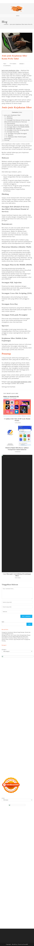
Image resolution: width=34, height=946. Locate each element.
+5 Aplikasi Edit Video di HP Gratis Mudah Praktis (17, 419)
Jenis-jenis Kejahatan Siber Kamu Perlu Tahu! (22, 24)
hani (4, 63)
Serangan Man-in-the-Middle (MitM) (16, 127)
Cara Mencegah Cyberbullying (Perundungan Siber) (17, 574)
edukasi (21, 63)
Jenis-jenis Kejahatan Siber (12, 115)
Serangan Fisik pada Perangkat (15, 133)
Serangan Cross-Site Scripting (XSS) (16, 130)
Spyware (8, 135)
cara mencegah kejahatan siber (20, 382)
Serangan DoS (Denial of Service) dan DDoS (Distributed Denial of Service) (17, 121)
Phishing (8, 118)
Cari (3, 622)
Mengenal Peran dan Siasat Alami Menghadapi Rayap (16, 635)
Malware (8, 117)
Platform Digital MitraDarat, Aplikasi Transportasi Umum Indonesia (17, 448)
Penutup (6, 140)
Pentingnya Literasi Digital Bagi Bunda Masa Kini (15, 636)
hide (20, 112)
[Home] (2, 24)
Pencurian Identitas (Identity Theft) (16, 125)
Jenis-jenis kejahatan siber (10, 70)
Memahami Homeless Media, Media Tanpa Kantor (15, 638)
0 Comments (7, 65)
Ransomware (9, 123)
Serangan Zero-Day (11, 132)
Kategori (4, 649)
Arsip (3, 798)
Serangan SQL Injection (12, 128)
